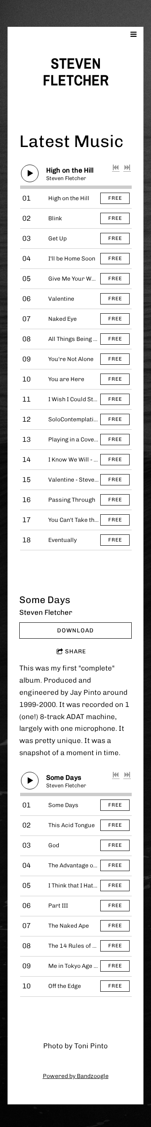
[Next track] (127, 167)
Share (75, 651)
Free (115, 198)
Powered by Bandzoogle (76, 1076)
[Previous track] (116, 167)
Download (75, 630)
